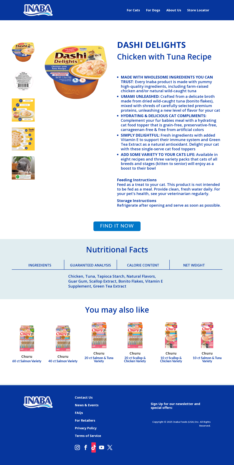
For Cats (133, 10)
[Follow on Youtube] (101, 447)
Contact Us (84, 398)
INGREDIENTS (39, 265)
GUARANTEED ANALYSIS (90, 265)
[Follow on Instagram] (77, 447)
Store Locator (198, 10)
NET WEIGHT (194, 265)
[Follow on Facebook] (85, 447)
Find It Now (117, 226)
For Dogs (153, 10)
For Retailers (85, 421)
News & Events (87, 405)
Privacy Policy (85, 428)
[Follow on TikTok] (93, 447)
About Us (173, 10)
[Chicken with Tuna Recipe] (76, 113)
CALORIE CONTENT (143, 265)
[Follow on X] (109, 447)
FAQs (79, 413)
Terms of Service (88, 436)
